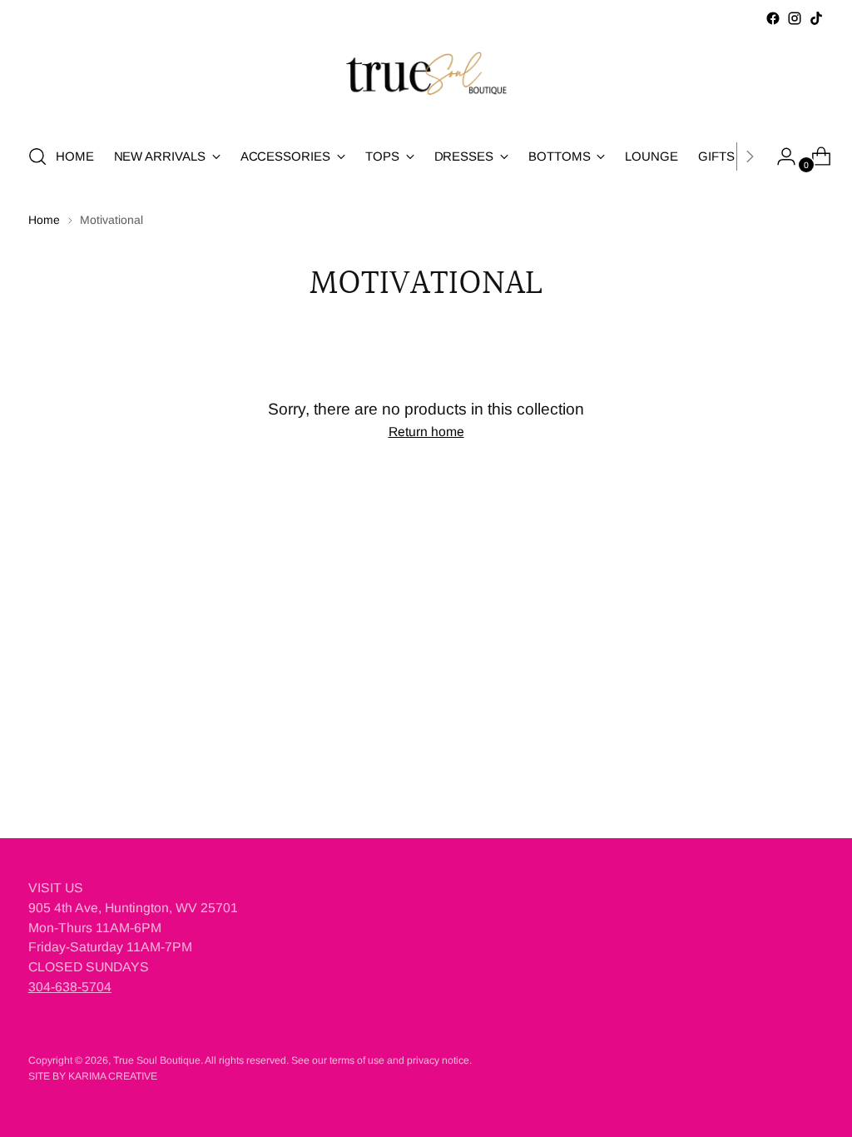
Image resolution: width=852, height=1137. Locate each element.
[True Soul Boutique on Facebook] (772, 18)
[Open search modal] (37, 156)
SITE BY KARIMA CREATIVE (92, 1076)
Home (44, 219)
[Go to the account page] (779, 156)
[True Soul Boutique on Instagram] (794, 18)
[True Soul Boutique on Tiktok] (816, 18)
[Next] (749, 156)
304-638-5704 (69, 987)
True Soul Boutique (157, 1060)
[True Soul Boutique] (426, 79)
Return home (426, 432)
